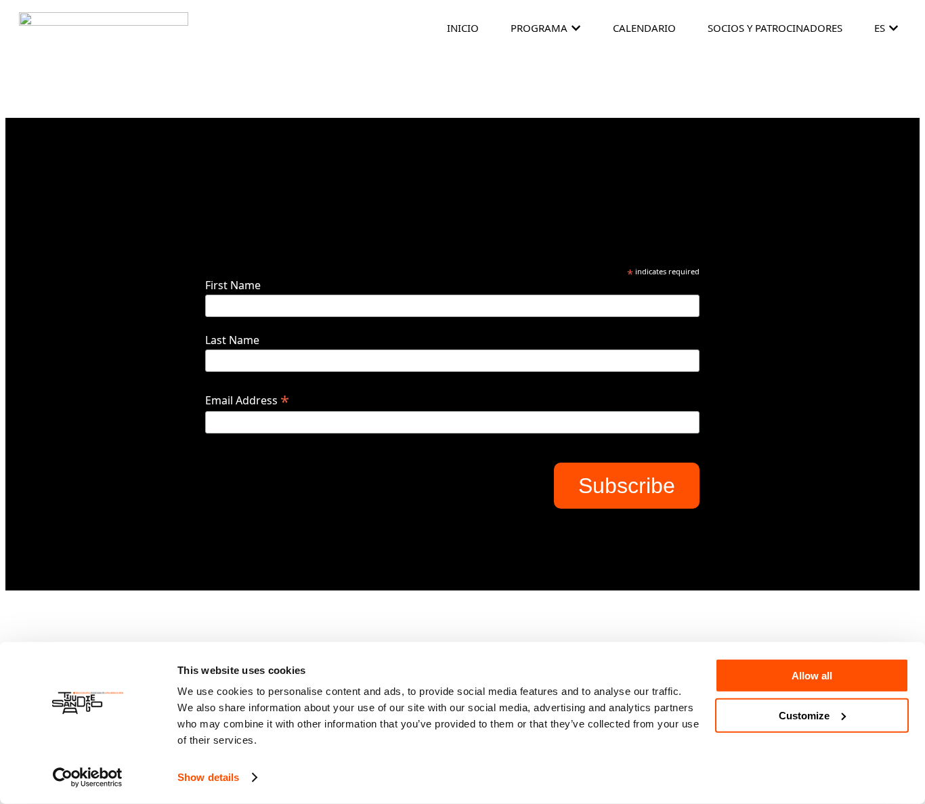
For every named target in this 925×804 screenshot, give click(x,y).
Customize (804, 715)
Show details (208, 777)
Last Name (232, 340)
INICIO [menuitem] (463, 28)
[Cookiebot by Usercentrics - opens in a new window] (87, 777)
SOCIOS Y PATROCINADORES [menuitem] (775, 28)
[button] (576, 28)
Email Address (247, 399)
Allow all (812, 675)
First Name (233, 285)
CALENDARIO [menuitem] (644, 28)
